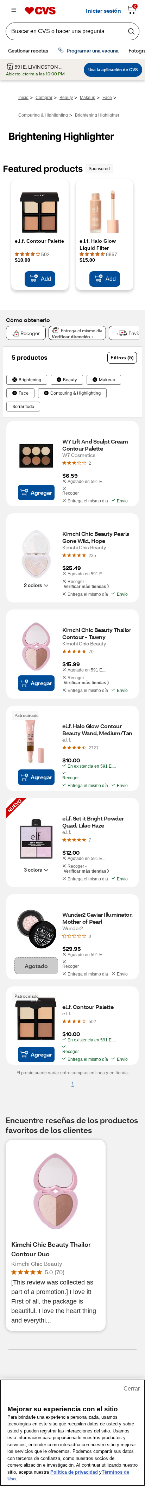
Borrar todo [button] (23, 406)
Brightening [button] (30, 379)
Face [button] (24, 393)
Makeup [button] (107, 379)
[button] (122, 358)
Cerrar (132, 1389)
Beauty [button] (70, 379)
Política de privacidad (74, 1472)
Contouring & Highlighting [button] (75, 393)
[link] (90, 463)
